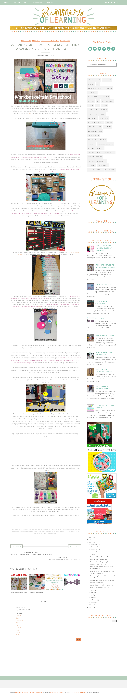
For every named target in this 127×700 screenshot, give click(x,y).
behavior (108, 88)
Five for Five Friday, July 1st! (99, 587)
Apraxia (91, 84)
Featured (103, 110)
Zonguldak (19, 620)
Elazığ (18, 625)
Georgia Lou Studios (57, 692)
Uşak (17, 635)
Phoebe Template (36, 692)
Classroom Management (98, 97)
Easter (90, 105)
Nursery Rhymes (95, 131)
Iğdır (17, 618)
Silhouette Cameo (105, 144)
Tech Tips (91, 165)
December (94, 544)
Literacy (91, 127)
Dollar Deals (107, 101)
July (92, 554)
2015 (91, 605)
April (92, 595)
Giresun (18, 616)
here (39, 306)
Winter (100, 169)
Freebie (102, 114)
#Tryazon (107, 80)
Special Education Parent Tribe (101, 152)
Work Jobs (65, 40)
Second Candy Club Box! (105, 335)
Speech (91, 157)
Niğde (18, 623)
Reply (78, 639)
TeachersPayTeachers (97, 161)
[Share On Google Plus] (76, 546)
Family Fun (92, 110)
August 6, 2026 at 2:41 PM (23, 610)
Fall (97, 105)
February (94, 600)
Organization (94, 135)
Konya (18, 632)
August (93, 552)
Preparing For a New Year (99, 559)
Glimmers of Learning (22, 692)
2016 (91, 542)
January (93, 602)
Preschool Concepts (97, 139)
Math (99, 127)
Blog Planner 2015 (103, 284)
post (30, 113)
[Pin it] (79, 546)
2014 (91, 607)
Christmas (92, 92)
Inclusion (26, 40)
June (92, 590)
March (93, 597)
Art (98, 84)
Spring (99, 157)
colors (91, 101)
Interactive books (96, 122)
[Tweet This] (70, 546)
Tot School (103, 165)
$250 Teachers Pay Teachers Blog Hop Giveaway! (103, 248)
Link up (36, 40)
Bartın (18, 630)
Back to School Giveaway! (99, 557)
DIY (98, 101)
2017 (91, 539)
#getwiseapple (94, 80)
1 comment (16, 546)
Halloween (92, 118)
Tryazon (91, 169)
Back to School (95, 88)
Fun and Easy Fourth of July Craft (101, 585)
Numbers (107, 127)
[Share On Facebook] (73, 546)
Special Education (50, 40)
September (95, 549)
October (94, 547)
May (92, 592)
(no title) (99, 318)
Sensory (91, 144)
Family (104, 105)
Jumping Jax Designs (80, 692)
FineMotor (92, 114)
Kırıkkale (19, 628)
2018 (91, 537)
